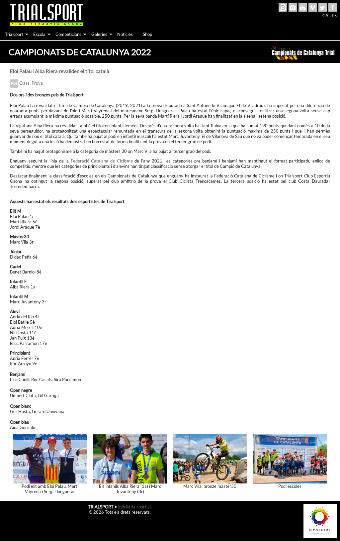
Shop (147, 34)
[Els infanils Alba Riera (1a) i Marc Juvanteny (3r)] (130, 458)
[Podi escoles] (290, 458)
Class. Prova (30, 83)
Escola (39, 34)
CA (325, 15)
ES (334, 15)
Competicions (68, 34)
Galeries (99, 34)
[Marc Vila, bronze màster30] (210, 458)
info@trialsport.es (135, 506)
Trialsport (14, 34)
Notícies (125, 34)
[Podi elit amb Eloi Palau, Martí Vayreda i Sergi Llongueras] (50, 458)
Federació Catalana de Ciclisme (102, 160)
